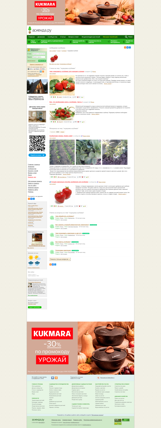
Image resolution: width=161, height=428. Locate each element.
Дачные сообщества (37, 388)
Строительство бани (120, 392)
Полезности (35, 398)
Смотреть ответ (32, 304)
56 (85, 206)
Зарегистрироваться (36, 64)
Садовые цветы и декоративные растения (52, 41)
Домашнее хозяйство (121, 396)
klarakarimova (71, 235)
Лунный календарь (36, 404)
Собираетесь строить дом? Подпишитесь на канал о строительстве (36, 98)
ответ (52, 252)
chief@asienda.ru (75, 422)
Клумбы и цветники (100, 388)
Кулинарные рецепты (120, 406)
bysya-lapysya (62, 177)
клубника (64, 50)
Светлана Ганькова (73, 226)
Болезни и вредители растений (57, 405)
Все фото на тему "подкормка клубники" (60, 64)
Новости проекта (33, 183)
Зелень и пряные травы (55, 390)
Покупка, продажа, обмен (38, 408)
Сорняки (51, 397)
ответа (52, 235)
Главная (32, 37)
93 (88, 177)
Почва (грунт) (52, 403)
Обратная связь (56, 420)
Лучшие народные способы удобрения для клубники (69, 182)
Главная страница (34, 164)
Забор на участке (99, 395)
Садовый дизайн (99, 399)
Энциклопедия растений (91, 37)
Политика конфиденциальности (93, 420)
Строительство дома (120, 386)
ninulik (60, 97)
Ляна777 (61, 121)
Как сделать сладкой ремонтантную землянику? (72, 225)
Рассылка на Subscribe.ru (107, 377)
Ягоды (94, 71)
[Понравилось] (55, 97)
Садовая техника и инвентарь (81, 404)
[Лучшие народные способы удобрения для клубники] (53, 62)
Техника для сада (76, 406)
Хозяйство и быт (129, 41)
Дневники (41, 37)
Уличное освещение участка (102, 397)
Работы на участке (119, 398)
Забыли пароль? (31, 60)
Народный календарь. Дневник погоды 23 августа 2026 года (35, 216)
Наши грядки (86, 136)
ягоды (58, 50)
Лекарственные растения (38, 406)
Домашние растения (77, 397)
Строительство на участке (95, 41)
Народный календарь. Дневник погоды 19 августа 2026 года (35, 209)
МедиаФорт (41, 422)
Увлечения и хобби (119, 404)
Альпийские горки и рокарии (102, 392)
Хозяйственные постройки (121, 390)
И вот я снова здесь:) (33, 205)
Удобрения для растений (55, 401)
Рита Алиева (71, 252)
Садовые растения (54, 392)
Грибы (50, 399)
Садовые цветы (76, 390)
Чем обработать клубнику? (64, 216)
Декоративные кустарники (78, 388)
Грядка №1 (30, 222)
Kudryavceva (71, 218)
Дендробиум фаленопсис (34, 282)
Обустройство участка (102, 384)
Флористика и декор (77, 399)
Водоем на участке (100, 390)
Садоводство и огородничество (59, 384)
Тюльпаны (30, 225)
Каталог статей (33, 171)
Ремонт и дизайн (119, 388)
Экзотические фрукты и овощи (79, 395)
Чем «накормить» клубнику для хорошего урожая (66, 71)
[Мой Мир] (130, 47)
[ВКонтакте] (127, 47)
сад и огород (52, 50)
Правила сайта (33, 190)
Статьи (63, 37)
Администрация (33, 187)
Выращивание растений (55, 393)
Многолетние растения (77, 392)
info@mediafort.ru (87, 424)
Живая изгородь (99, 393)
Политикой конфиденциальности (34, 75)
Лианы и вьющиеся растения (79, 393)
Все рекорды (31, 247)
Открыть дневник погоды (33, 267)
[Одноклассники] (125, 47)
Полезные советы (36, 410)
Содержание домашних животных (123, 402)
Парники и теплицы (54, 407)
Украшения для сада (100, 405)
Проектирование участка (101, 401)
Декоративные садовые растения (82, 384)
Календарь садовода (37, 402)
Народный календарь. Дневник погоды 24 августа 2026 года (35, 213)
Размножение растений (55, 395)
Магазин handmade (110, 37)
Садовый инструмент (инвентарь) (80, 408)
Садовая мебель (99, 403)
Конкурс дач (32, 177)
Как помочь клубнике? (63, 242)
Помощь (30, 192)
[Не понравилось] (53, 97)
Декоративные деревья (78, 386)
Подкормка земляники (63, 250)
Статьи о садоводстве (37, 390)
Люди (30, 175)
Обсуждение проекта (35, 181)
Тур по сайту (32, 185)
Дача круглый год (119, 400)
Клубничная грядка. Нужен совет (61, 136)
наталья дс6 (71, 243)
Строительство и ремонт (122, 384)
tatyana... (61, 206)
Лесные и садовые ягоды (55, 388)
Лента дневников (36, 386)
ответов (52, 217)
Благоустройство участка (79, 41)
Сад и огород (33, 41)
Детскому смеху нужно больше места (37, 107)
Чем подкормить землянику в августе (68, 233)
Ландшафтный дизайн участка (103, 386)
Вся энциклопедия (32, 295)
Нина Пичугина (66, 422)
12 (83, 122)
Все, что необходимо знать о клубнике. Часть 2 (65, 102)
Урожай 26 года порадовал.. (34, 219)
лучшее (62, 131)
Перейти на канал (36, 155)
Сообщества (52, 37)
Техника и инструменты (115, 41)
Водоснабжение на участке (102, 407)
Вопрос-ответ (74, 37)
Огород (51, 386)
